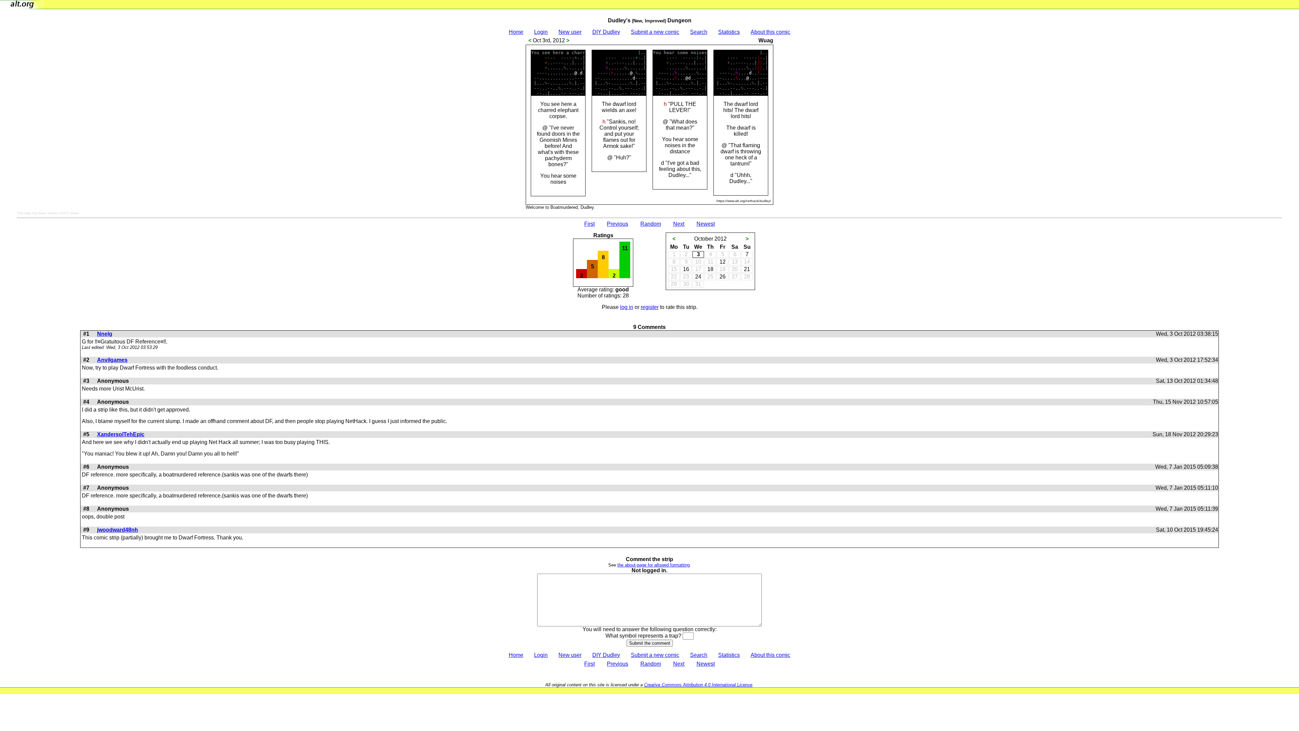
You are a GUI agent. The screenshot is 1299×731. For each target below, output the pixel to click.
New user (570, 32)
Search (698, 32)
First (589, 224)
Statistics (729, 32)
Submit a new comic (655, 32)
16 (686, 269)
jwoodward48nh (117, 530)
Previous (617, 224)
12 (723, 262)
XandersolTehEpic (120, 434)
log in (626, 307)
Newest (706, 224)
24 (698, 277)
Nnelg (104, 334)
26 (723, 277)
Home (516, 32)
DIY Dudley (606, 32)
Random (650, 224)
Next (678, 224)
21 (747, 269)
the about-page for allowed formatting (653, 565)
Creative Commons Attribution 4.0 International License (698, 684)
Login (541, 32)
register (650, 307)
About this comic (770, 32)
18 (710, 269)
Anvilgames (112, 360)
